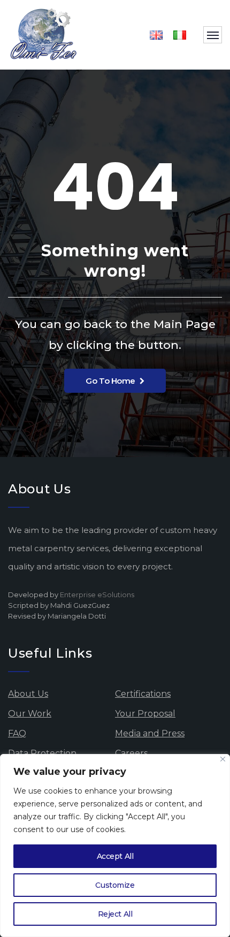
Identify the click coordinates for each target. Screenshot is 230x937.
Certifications (143, 694)
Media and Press (150, 733)
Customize (114, 885)
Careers (131, 753)
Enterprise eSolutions (97, 594)
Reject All (115, 914)
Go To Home (110, 381)
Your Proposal (145, 714)
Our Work (29, 714)
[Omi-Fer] (44, 35)
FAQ (17, 733)
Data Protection (42, 753)
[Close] (222, 759)
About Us (28, 694)
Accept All (115, 856)
